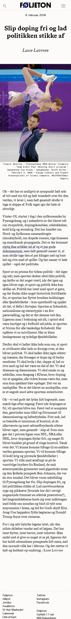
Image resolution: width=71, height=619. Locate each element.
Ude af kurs (9, 617)
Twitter (41, 595)
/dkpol (6, 599)
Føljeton (8, 595)
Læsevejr (8, 613)
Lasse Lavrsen (35, 50)
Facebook (43, 603)
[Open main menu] (63, 6)
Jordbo (7, 603)
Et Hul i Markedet (13, 610)
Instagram (43, 599)
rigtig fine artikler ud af (19, 247)
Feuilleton (9, 606)
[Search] (5, 6)
